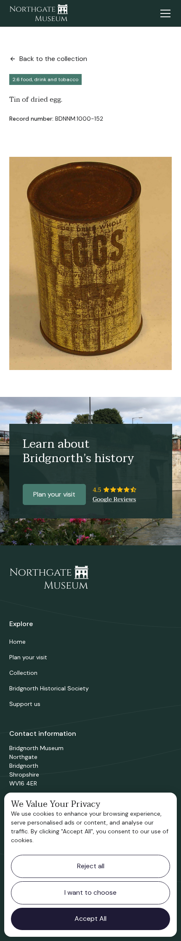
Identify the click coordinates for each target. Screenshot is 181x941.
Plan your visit (54, 494)
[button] (163, 13)
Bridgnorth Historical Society (49, 688)
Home (17, 641)
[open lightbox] (90, 263)
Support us (24, 704)
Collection (23, 673)
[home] (38, 13)
